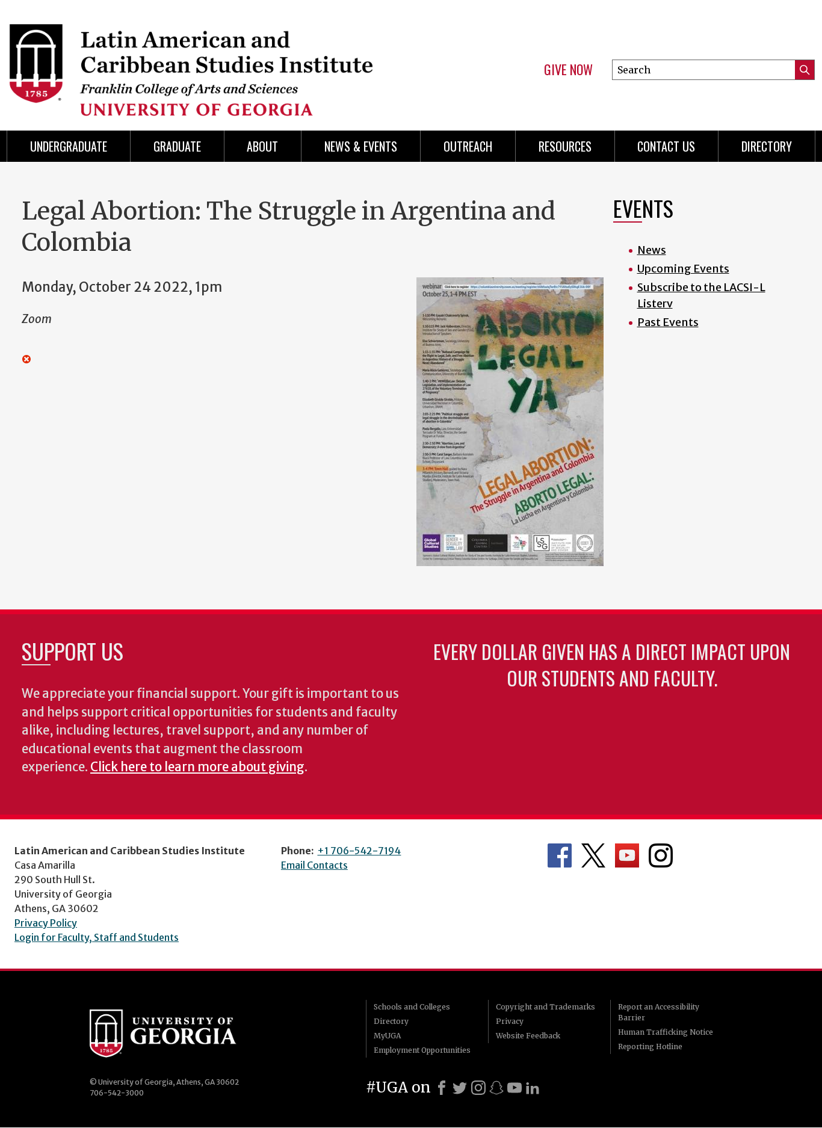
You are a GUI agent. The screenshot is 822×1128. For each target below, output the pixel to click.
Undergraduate (68, 146)
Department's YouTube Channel (627, 855)
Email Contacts (314, 865)
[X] (460, 1087)
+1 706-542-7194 (359, 851)
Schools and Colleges (412, 1006)
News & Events (360, 146)
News (651, 250)
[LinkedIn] (532, 1087)
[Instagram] (478, 1087)
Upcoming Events (683, 269)
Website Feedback (528, 1035)
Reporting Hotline (650, 1046)
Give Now (568, 69)
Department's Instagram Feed (661, 855)
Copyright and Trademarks (545, 1006)
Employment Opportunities (422, 1050)
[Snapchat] (496, 1087)
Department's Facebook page (560, 855)
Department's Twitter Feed (593, 855)
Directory (766, 146)
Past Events (668, 322)
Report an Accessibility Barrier (658, 1012)
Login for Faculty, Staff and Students (96, 937)
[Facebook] (441, 1087)
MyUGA (387, 1035)
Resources (565, 146)
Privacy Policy (45, 923)
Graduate (177, 146)
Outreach (467, 146)
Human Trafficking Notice (665, 1032)
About (262, 146)
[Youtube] (514, 1087)
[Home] (201, 60)
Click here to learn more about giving (197, 767)
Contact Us (666, 146)
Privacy (510, 1021)
